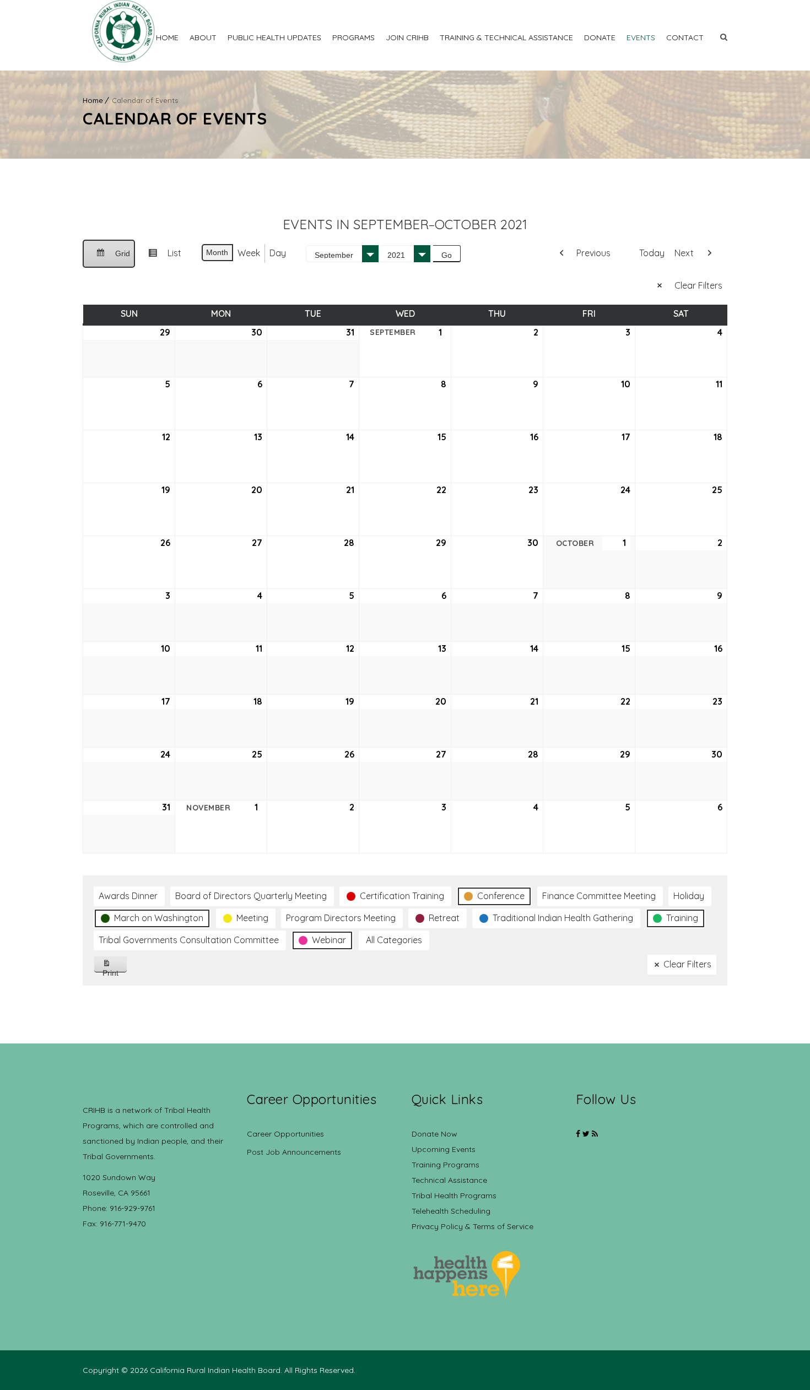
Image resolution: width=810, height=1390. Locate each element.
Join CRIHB (407, 37)
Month (217, 252)
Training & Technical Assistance (506, 37)
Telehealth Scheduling (451, 1211)
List (160, 257)
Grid (108, 258)
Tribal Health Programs (454, 1195)
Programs (353, 37)
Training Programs (445, 1165)
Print (114, 970)
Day (277, 252)
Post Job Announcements (294, 1152)
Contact (685, 37)
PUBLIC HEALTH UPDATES (274, 37)
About (203, 37)
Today (652, 252)
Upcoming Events (444, 1149)
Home (167, 37)
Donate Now (434, 1134)
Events (641, 37)
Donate (599, 37)
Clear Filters (698, 285)
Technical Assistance (449, 1180)
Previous (593, 252)
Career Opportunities (285, 1134)
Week (248, 252)
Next (684, 252)
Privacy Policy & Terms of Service (472, 1226)
